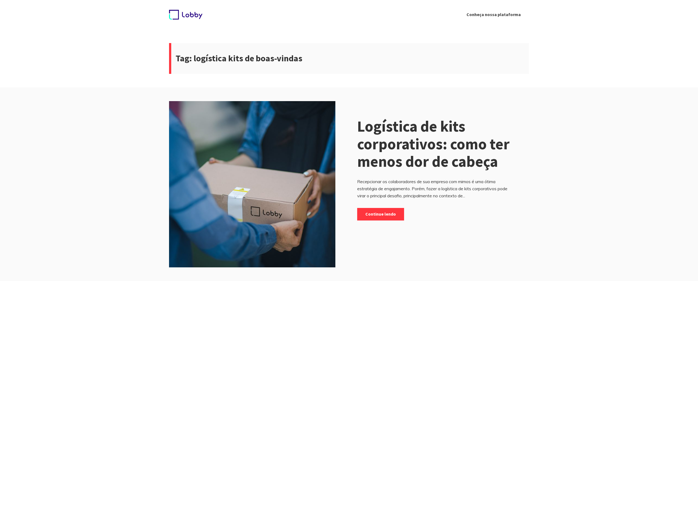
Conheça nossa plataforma (494, 14)
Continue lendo (380, 214)
